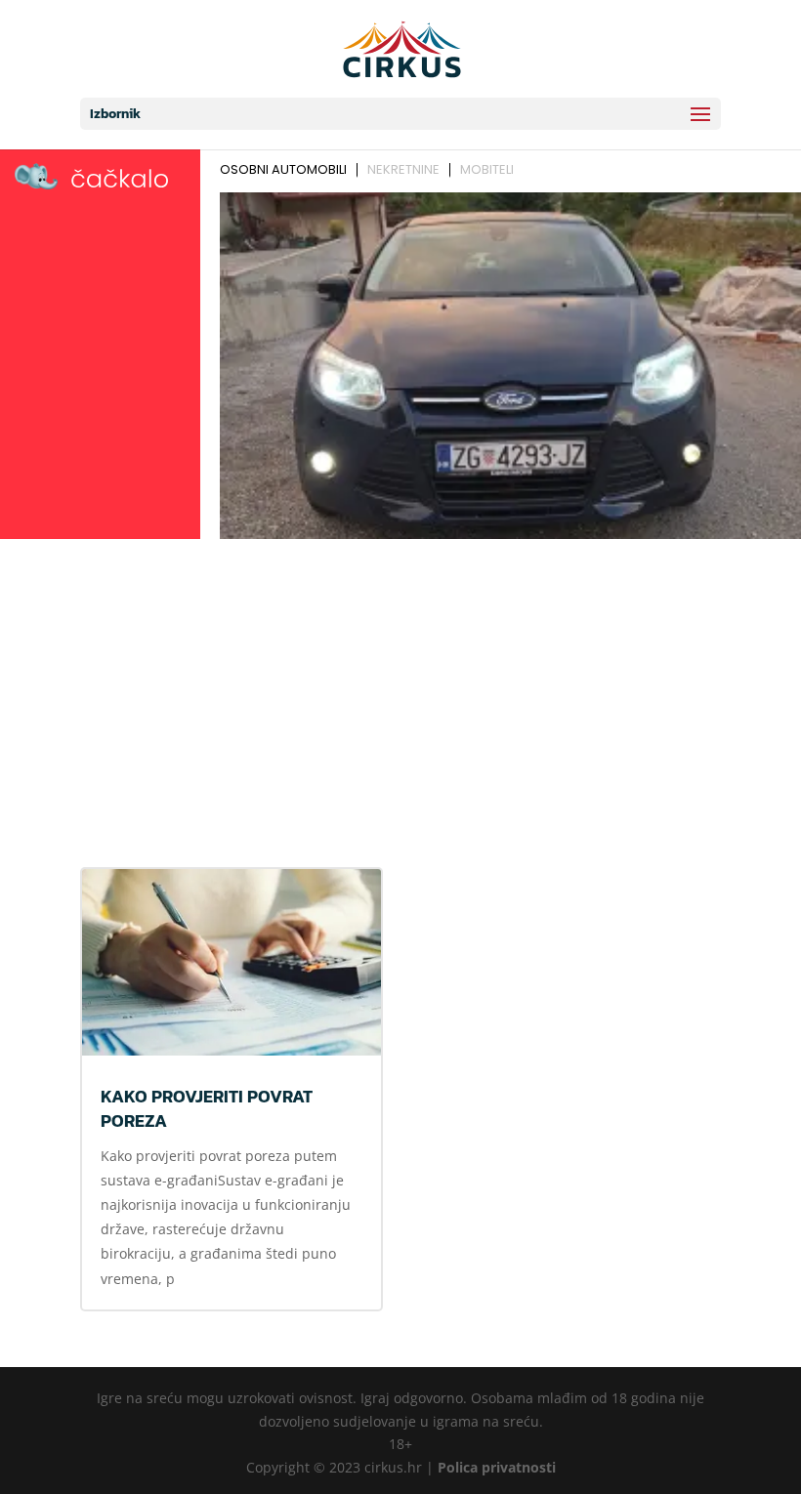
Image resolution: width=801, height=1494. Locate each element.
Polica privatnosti (497, 1467)
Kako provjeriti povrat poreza (207, 1108)
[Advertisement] (400, 692)
